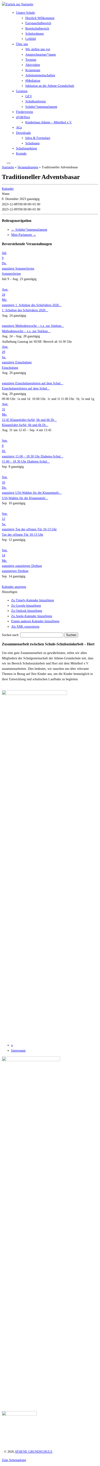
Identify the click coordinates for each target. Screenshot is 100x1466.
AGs (19, 127)
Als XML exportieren (25, 626)
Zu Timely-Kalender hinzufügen (32, 600)
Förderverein (24, 112)
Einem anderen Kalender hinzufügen (35, 621)
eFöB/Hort (23, 117)
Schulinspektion (26, 148)
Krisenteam (32, 70)
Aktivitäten (32, 65)
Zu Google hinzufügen (26, 605)
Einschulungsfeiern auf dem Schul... (26, 388)
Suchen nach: (10, 635)
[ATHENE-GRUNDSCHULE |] (17, 4)
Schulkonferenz (35, 101)
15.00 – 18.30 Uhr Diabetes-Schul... (26, 461)
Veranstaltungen (27, 167)
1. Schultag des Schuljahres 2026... (25, 310)
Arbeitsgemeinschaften (40, 75)
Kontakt (21, 153)
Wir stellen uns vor (37, 49)
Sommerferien (11, 273)
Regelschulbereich (37, 28)
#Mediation (32, 80)
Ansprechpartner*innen (40, 54)
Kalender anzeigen (14, 587)
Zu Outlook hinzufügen (26, 611)
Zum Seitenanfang (14, 1460)
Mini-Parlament (23, 235)
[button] (9, 592)
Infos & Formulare (37, 138)
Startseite (8, 167)
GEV (28, 96)
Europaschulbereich (38, 23)
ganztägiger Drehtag (15, 571)
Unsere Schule (25, 12)
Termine (30, 59)
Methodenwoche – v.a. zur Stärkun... (26, 331)
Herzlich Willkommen (39, 18)
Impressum (18, 1050)
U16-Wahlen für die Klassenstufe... (25, 498)
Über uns (22, 44)
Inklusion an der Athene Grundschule (49, 86)
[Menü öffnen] (8, 163)
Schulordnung (34, 33)
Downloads (23, 133)
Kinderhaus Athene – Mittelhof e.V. (48, 122)
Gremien (21, 91)
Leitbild (30, 39)
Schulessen (32, 143)
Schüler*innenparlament (41, 106)
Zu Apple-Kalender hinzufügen (31, 616)
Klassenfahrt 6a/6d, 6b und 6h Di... (25, 425)
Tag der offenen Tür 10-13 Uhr (22, 534)
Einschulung (10, 367)
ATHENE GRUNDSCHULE (34, 1451)
